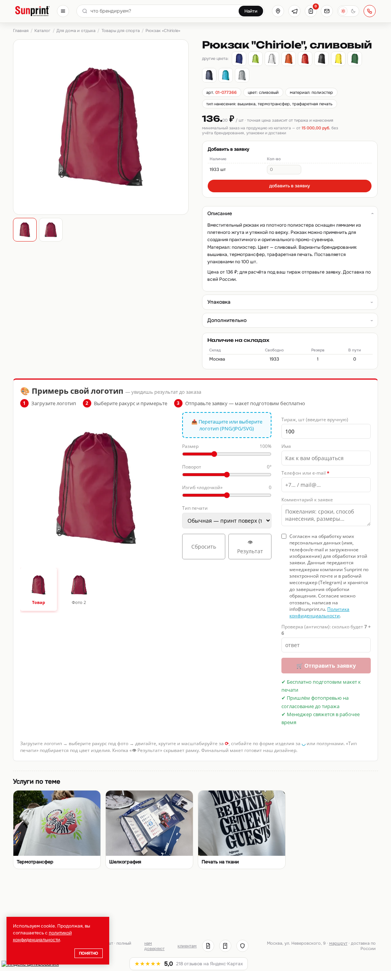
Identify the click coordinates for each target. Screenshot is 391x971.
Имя (286, 446)
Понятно (88, 953)
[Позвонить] (370, 11)
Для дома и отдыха (76, 30)
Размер (226, 446)
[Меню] (63, 11)
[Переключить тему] (348, 11)
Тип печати (195, 508)
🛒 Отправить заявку (326, 665)
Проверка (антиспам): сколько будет (326, 629)
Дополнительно (227, 320)
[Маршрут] (278, 11)
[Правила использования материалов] (225, 946)
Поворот (226, 467)
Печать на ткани (220, 862)
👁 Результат (250, 546)
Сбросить (203, 546)
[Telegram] (294, 11)
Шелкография (125, 862)
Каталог (42, 30)
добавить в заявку (289, 186)
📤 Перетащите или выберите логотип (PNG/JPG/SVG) (226, 425)
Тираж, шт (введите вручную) (314, 419)
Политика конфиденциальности (319, 612)
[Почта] (327, 11)
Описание (219, 213)
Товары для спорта (121, 30)
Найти (250, 11)
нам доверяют (154, 945)
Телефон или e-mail (305, 473)
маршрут (338, 943)
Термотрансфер (35, 862)
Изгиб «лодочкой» (226, 487)
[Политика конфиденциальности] (242, 946)
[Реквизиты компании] (208, 946)
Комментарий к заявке (307, 499)
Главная (21, 30)
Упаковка (219, 302)
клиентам (187, 945)
